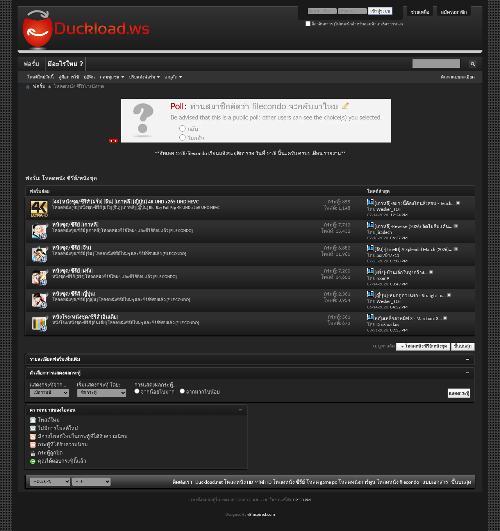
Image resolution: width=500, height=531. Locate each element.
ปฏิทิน (89, 77)
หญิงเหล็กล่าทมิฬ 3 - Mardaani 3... (408, 319)
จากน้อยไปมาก (157, 392)
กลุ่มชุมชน (110, 77)
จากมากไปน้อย (202, 392)
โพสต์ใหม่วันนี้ (40, 77)
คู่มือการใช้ (69, 77)
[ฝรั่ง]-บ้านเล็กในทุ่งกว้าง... (401, 273)
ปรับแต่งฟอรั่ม (142, 77)
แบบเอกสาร (435, 482)
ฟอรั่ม (31, 64)
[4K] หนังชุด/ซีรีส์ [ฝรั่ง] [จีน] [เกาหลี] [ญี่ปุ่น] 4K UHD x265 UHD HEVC (125, 202)
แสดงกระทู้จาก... (48, 385)
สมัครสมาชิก (454, 12)
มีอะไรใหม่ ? (65, 64)
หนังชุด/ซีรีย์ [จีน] (71, 248)
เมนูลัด (170, 77)
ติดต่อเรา (182, 482)
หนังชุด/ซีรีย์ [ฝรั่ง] (72, 271)
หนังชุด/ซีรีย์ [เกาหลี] (75, 225)
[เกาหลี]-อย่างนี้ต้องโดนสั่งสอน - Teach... (415, 203)
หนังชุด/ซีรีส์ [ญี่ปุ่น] (73, 294)
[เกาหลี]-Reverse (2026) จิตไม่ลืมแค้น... (413, 227)
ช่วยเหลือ (420, 12)
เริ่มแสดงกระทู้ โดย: (98, 385)
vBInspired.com (261, 515)
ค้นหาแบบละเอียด (458, 77)
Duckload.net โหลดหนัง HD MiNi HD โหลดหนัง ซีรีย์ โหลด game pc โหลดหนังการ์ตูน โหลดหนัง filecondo (307, 482)
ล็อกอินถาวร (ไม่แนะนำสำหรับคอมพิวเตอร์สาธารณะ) (357, 24)
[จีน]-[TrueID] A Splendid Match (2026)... (413, 250)
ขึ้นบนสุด (462, 346)
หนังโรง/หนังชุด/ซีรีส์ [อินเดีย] (85, 317)
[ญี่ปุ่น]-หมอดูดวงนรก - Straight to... (410, 296)
